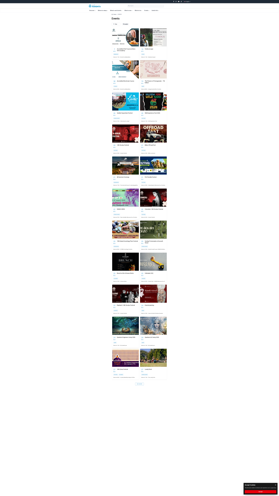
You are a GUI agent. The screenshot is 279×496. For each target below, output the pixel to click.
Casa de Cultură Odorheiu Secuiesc (155, 313)
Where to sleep (102, 10)
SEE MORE (139, 384)
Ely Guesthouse (123, 345)
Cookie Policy (273, 487)
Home (114, 14)
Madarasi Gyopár (151, 57)
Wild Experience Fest (152, 121)
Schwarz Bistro (123, 281)
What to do (138, 10)
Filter (116, 24)
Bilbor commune (151, 153)
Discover (92, 10)
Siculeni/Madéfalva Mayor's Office (127, 377)
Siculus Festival (123, 153)
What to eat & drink (115, 10)
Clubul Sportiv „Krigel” (124, 121)
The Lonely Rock (151, 377)
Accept (261, 491)
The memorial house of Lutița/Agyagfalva (129, 185)
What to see (128, 10)
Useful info (155, 10)
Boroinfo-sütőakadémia (125, 57)
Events (146, 10)
